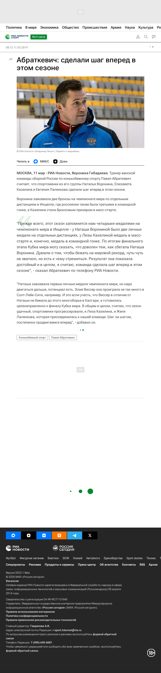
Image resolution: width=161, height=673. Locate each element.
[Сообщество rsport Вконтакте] (44, 535)
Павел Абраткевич (63, 337)
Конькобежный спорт (32, 337)
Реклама (35, 564)
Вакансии (12, 580)
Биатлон (53, 558)
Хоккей (77, 558)
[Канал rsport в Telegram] (74, 535)
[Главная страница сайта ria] (6, 36)
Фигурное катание (32, 558)
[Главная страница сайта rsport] (25, 36)
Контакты (129, 564)
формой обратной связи (22, 650)
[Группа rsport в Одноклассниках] (59, 535)
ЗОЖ (66, 558)
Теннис (151, 558)
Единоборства (113, 558)
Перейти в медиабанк (67, 151)
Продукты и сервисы (59, 564)
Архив (153, 564)
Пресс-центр (87, 564)
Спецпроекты (15, 564)
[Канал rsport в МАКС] (13, 535)
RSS (142, 564)
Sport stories (134, 558)
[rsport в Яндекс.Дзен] (28, 535)
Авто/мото (93, 558)
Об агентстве (109, 564)
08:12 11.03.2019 (17, 47)
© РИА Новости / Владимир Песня (35, 151)
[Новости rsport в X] (89, 535)
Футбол (11, 558)
